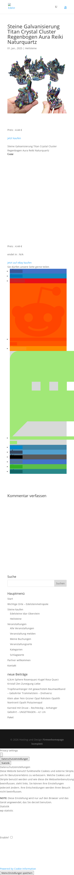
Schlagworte (17, 654)
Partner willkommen (19, 660)
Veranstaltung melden (23, 633)
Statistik (5, 763)
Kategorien (16, 649)
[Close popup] (1, 755)
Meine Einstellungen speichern (17, 872)
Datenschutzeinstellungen (14, 758)
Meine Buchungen (20, 639)
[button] (16, 271)
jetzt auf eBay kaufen (19, 262)
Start (10, 598)
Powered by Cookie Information (18, 868)
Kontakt (11, 665)
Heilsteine (31, 48)
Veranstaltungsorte (21, 644)
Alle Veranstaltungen (22, 628)
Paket (10, 717)
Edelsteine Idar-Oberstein (25, 613)
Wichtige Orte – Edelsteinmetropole (27, 604)
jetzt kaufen (14, 138)
